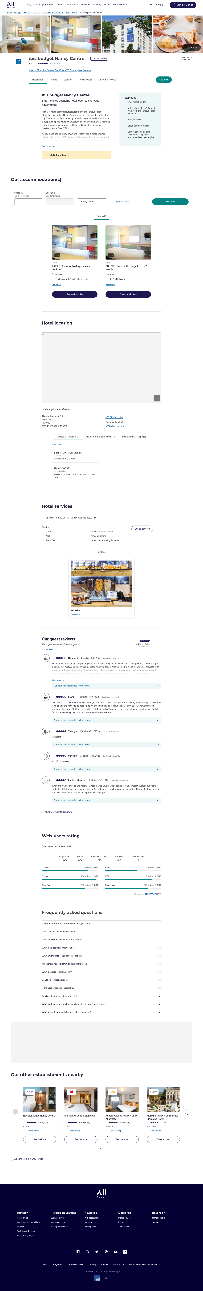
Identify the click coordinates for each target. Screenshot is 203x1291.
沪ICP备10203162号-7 (110, 1272)
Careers (20, 1227)
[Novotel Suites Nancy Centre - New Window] (39, 1099)
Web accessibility (92, 1218)
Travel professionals (59, 1227)
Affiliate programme (25, 1235)
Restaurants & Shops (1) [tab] (134, 436)
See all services (142, 528)
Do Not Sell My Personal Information (144, 1264)
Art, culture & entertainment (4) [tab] (101, 436)
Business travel (57, 1218)
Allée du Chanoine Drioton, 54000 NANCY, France (53, 70)
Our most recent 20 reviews (58, 812)
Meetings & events (58, 1222)
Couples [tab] (80, 858)
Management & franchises (28, 1222)
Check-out (53, 194)
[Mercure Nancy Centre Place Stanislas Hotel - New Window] (163, 1099)
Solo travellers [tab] (137, 858)
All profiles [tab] (64, 858)
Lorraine (36, 12)
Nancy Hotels (71, 12)
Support (155, 1222)
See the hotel (40, 1139)
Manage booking (159, 1218)
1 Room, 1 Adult (86, 201)
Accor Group (22, 1218)
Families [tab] (119, 858)
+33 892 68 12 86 (114, 417)
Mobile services (124, 1218)
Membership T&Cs (77, 1264)
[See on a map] (101, 367)
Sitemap (88, 1222)
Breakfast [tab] (101, 552)
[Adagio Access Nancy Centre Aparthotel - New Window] (122, 1099)
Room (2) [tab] (101, 216)
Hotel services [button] (57, 506)
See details (75, 615)
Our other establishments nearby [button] (47, 1074)
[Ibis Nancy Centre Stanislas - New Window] (80, 1099)
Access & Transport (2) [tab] (68, 436)
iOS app (121, 1222)
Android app (123, 1227)
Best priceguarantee (187, 59)
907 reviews (55, 64)
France (27, 12)
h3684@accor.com (115, 426)
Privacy (93, 1264)
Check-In (21, 194)
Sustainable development (28, 1231)
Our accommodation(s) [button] (36, 179)
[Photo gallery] (101, 34)
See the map (84, 70)
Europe (18, 12)
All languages (90, 1227)
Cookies (104, 1264)
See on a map (33, 1131)
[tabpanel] (101, 261)
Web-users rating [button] (61, 835)
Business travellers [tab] (99, 858)
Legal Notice (118, 1264)
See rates (163, 79)
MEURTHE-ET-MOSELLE (53, 12)
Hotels (10, 12)
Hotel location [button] (57, 323)
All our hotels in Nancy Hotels (28, 1159)
